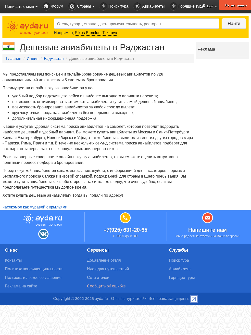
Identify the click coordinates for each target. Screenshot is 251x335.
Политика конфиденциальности (34, 268)
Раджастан (54, 58)
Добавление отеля (104, 260)
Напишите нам (207, 229)
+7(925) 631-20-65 (125, 229)
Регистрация (236, 4)
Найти (234, 23)
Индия (32, 58)
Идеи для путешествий (108, 268)
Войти (211, 5)
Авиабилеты (153, 6)
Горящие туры (190, 6)
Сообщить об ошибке (106, 286)
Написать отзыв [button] (20, 6)
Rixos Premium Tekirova (96, 32)
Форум (56, 6)
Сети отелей (98, 277)
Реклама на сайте (21, 286)
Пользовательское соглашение (33, 277)
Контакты (13, 260)
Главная (13, 58)
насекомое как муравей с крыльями (34, 207)
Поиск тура (117, 6)
